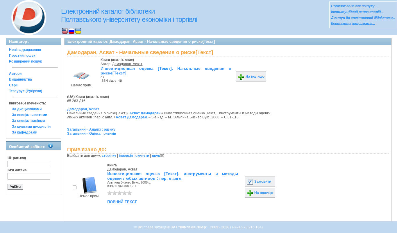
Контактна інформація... (353, 24)
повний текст (122, 201)
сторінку (109, 156)
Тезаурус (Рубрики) (25, 91)
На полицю (254, 76)
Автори (15, 74)
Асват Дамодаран (144, 113)
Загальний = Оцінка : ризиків (91, 133)
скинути (142, 156)
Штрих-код (17, 158)
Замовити (262, 181)
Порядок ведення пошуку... (354, 6)
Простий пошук (22, 56)
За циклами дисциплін (31, 126)
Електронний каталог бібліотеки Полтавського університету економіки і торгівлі (129, 15)
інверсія (126, 156)
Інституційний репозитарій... (357, 12)
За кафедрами (24, 132)
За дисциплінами (27, 109)
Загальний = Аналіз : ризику (91, 129)
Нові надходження (25, 50)
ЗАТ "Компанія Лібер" (189, 227)
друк (156, 156)
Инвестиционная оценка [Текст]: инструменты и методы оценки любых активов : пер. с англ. (172, 176)
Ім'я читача (17, 170)
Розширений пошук (25, 61)
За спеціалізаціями (28, 121)
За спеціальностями (29, 115)
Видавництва (20, 79)
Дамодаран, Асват (127, 64)
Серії (13, 85)
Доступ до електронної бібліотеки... (363, 18)
